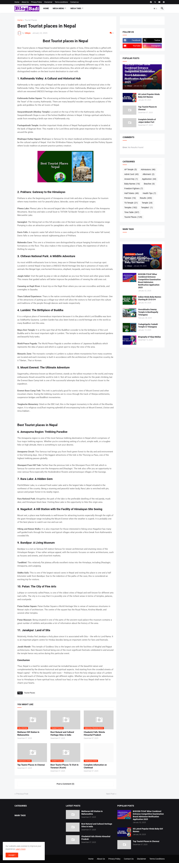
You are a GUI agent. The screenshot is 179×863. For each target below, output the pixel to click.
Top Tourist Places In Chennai (31, 765)
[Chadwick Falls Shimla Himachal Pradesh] (73, 839)
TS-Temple (131, 203)
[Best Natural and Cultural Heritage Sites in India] (73, 827)
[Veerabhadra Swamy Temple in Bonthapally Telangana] (129, 312)
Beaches (149, 184)
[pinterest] (164, 2)
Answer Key (131, 179)
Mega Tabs (75, 8)
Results (146, 198)
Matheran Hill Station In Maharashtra (28, 733)
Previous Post (22, 794)
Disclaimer (48, 2)
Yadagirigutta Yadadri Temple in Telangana (148, 325)
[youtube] (159, 2)
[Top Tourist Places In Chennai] (129, 110)
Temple (147, 203)
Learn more (20, 849)
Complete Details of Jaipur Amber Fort (147, 120)
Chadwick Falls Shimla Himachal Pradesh (94, 733)
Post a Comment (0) (65, 784)
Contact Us (129, 859)
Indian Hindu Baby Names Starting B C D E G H (149, 298)
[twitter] (155, 2)
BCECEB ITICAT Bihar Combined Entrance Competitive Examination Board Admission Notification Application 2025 (149, 281)
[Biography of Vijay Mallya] (129, 340)
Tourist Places (31, 20)
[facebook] (151, 2)
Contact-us (74, 2)
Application (149, 179)
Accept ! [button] (11, 855)
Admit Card (131, 174)
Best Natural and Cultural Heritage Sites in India (62, 733)
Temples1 (147, 207)
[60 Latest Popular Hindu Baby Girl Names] (129, 97)
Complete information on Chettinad (95, 766)
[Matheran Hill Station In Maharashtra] (73, 814)
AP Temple (130, 169)
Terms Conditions (157, 859)
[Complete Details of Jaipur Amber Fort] (129, 122)
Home (17, 2)
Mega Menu (58, 8)
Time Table (131, 212)
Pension (130, 198)
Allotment (148, 174)
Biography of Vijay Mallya (149, 337)
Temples (130, 207)
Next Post (110, 794)
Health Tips (149, 193)
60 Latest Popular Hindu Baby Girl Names (149, 95)
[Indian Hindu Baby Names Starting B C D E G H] (129, 300)
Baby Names (132, 184)
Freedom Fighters (133, 188)
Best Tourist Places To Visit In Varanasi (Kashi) (64, 766)
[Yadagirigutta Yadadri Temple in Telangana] (129, 327)
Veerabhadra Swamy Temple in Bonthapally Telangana (148, 312)
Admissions (148, 169)
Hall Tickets (131, 193)
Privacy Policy (36, 2)
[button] (155, 8)
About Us (25, 2)
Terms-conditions (61, 2)
